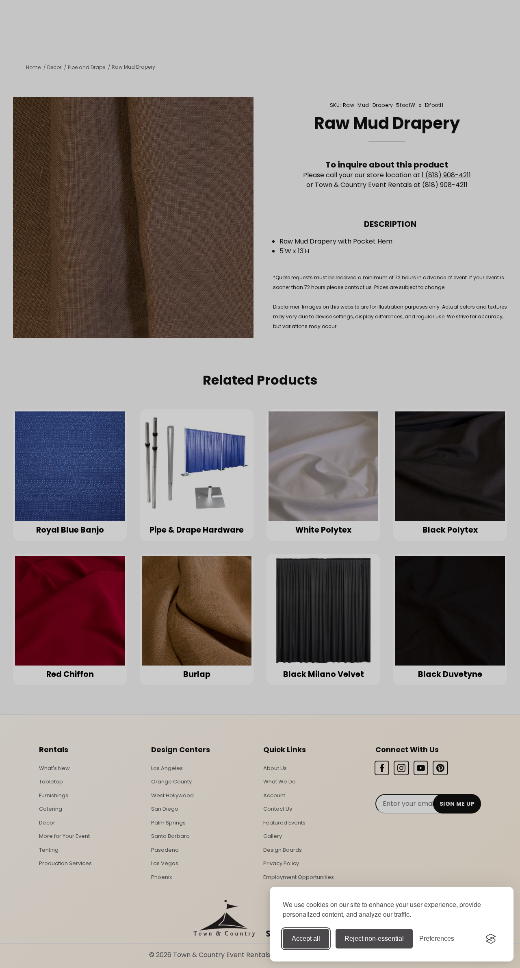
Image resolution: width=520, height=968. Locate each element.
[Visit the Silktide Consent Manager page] (490, 938)
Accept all (306, 938)
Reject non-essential (374, 938)
